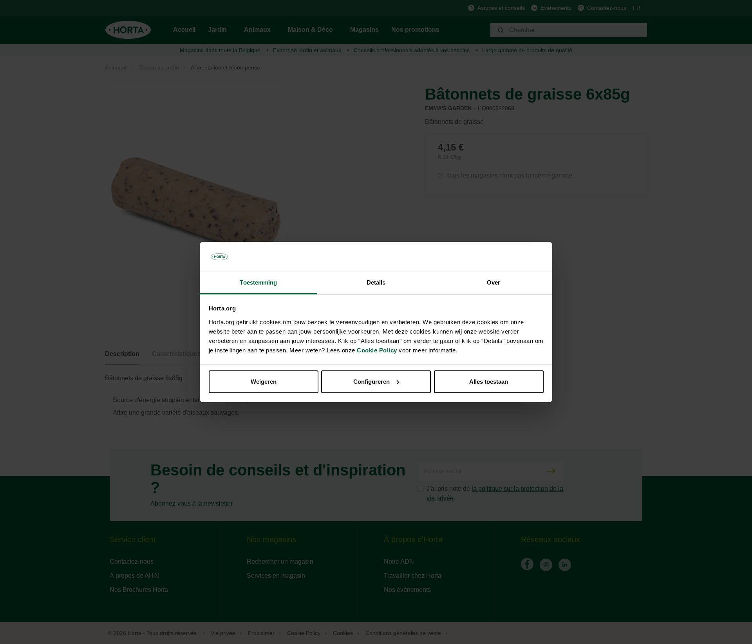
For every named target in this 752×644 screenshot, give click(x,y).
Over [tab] (493, 282)
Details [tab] (376, 282)
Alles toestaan (488, 381)
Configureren (371, 381)
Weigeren (264, 381)
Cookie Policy (377, 350)
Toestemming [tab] (258, 282)
